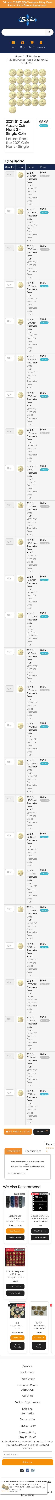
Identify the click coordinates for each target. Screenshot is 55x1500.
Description (13, 1151)
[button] (41, 1132)
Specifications (33, 1151)
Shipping (27, 1409)
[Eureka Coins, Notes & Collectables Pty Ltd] (27, 18)
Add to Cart (17, 1338)
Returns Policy (27, 1432)
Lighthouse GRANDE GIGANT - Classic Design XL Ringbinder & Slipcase (15, 1222)
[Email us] (22, 1470)
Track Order (27, 1378)
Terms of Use (27, 1419)
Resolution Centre (27, 1385)
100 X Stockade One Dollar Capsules (39, 1327)
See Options (15, 1231)
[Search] (49, 32)
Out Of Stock (39, 1231)
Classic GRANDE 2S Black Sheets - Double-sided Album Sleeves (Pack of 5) (40, 1221)
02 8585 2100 (20, 2)
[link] (27, 1470)
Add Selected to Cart (19, 1131)
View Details (15, 1237)
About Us (27, 1395)
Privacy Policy (28, 1426)
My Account (27, 1372)
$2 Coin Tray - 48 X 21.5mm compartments (15, 1274)
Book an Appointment (34, 5)
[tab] (13, 1151)
